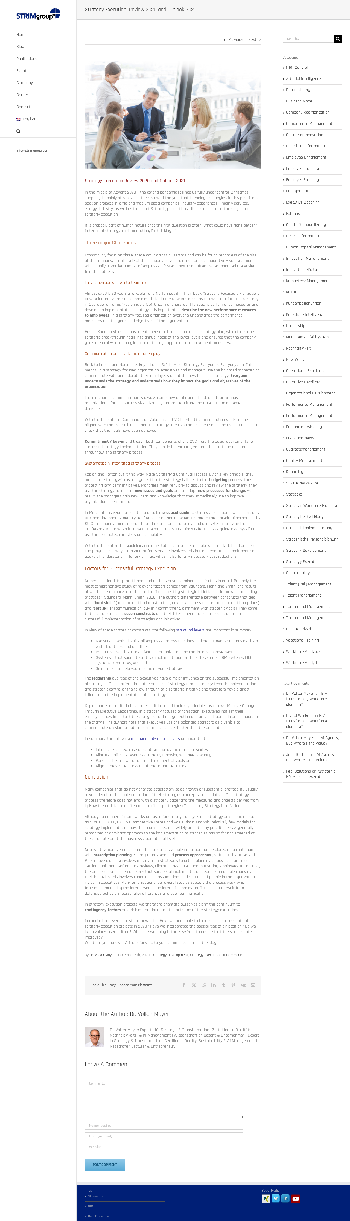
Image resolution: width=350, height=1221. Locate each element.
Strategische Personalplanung (312, 539)
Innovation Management (307, 258)
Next (252, 39)
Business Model (299, 101)
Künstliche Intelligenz (304, 315)
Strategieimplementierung (309, 528)
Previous (235, 39)
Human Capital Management (311, 247)
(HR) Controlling (300, 67)
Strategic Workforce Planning (311, 505)
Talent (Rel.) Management (308, 584)
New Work (295, 359)
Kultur (291, 292)
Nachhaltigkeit (298, 348)
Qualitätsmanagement (305, 449)
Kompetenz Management (308, 281)
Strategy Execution (205, 955)
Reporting (294, 472)
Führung (293, 213)
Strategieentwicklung (304, 517)
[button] (38, 131)
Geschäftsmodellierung (306, 225)
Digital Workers (299, 716)
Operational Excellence (305, 371)
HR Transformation (302, 236)
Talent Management (303, 595)
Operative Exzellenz (303, 382)
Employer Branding (302, 168)
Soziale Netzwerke (302, 483)
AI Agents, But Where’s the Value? (312, 740)
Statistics (294, 494)
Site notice (95, 1196)
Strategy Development (170, 955)
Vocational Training (302, 640)
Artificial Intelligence (303, 79)
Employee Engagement (306, 157)
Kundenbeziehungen (303, 303)
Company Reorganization (308, 112)
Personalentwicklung (304, 427)
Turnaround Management (308, 607)
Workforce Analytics (303, 651)
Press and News (300, 438)
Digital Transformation (305, 146)
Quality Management (304, 461)
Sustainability (298, 573)
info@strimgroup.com (32, 150)
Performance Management (309, 404)
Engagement (297, 191)
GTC (90, 1206)
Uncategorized (298, 629)
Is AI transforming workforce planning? (307, 699)
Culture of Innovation (304, 135)
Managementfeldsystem (307, 337)
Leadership (295, 326)
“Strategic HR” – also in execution (310, 774)
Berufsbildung (298, 90)
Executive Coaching (303, 202)
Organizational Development (310, 393)
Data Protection (98, 1216)
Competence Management (309, 124)
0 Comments (233, 955)
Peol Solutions (298, 771)
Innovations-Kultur (302, 270)
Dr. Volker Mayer (102, 955)
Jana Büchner (298, 754)
